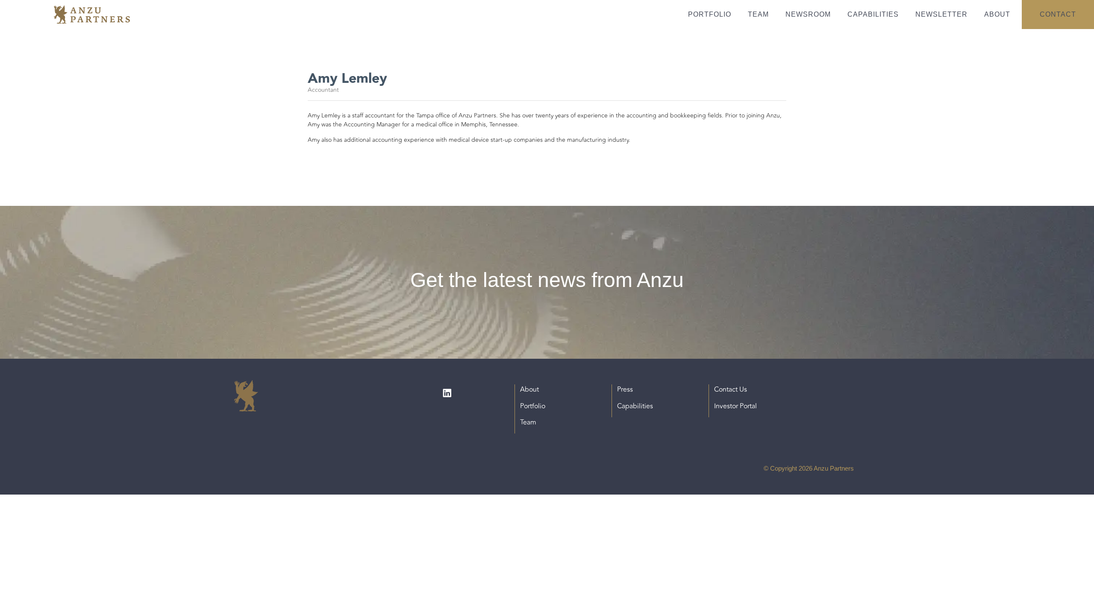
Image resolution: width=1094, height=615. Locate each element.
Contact (1058, 14)
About (997, 14)
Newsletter (941, 14)
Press (625, 389)
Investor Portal (735, 406)
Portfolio (709, 14)
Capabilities (873, 14)
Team (758, 14)
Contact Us (730, 389)
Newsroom (808, 14)
